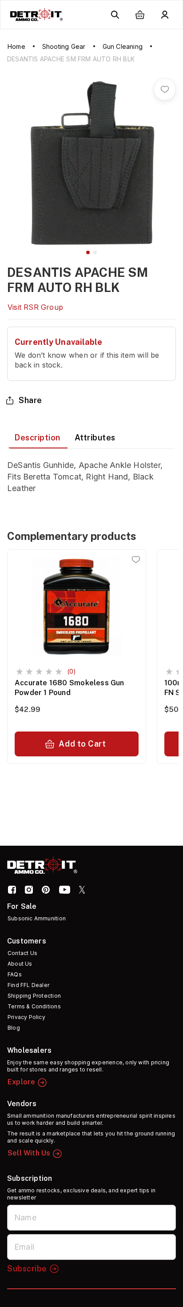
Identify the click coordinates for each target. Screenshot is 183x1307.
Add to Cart (82, 743)
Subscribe (27, 1268)
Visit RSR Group (35, 307)
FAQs (15, 974)
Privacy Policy (26, 1017)
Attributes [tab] (95, 437)
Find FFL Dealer (28, 985)
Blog (14, 1027)
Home (16, 46)
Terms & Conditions (34, 1006)
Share (30, 400)
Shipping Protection (34, 995)
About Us (20, 963)
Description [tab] (37, 437)
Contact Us (22, 953)
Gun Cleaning (123, 46)
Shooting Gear (64, 46)
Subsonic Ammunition (37, 918)
